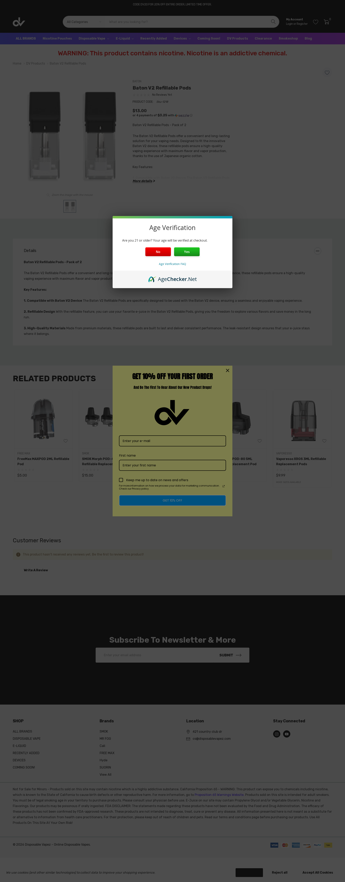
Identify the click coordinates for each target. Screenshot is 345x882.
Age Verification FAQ (172, 264)
